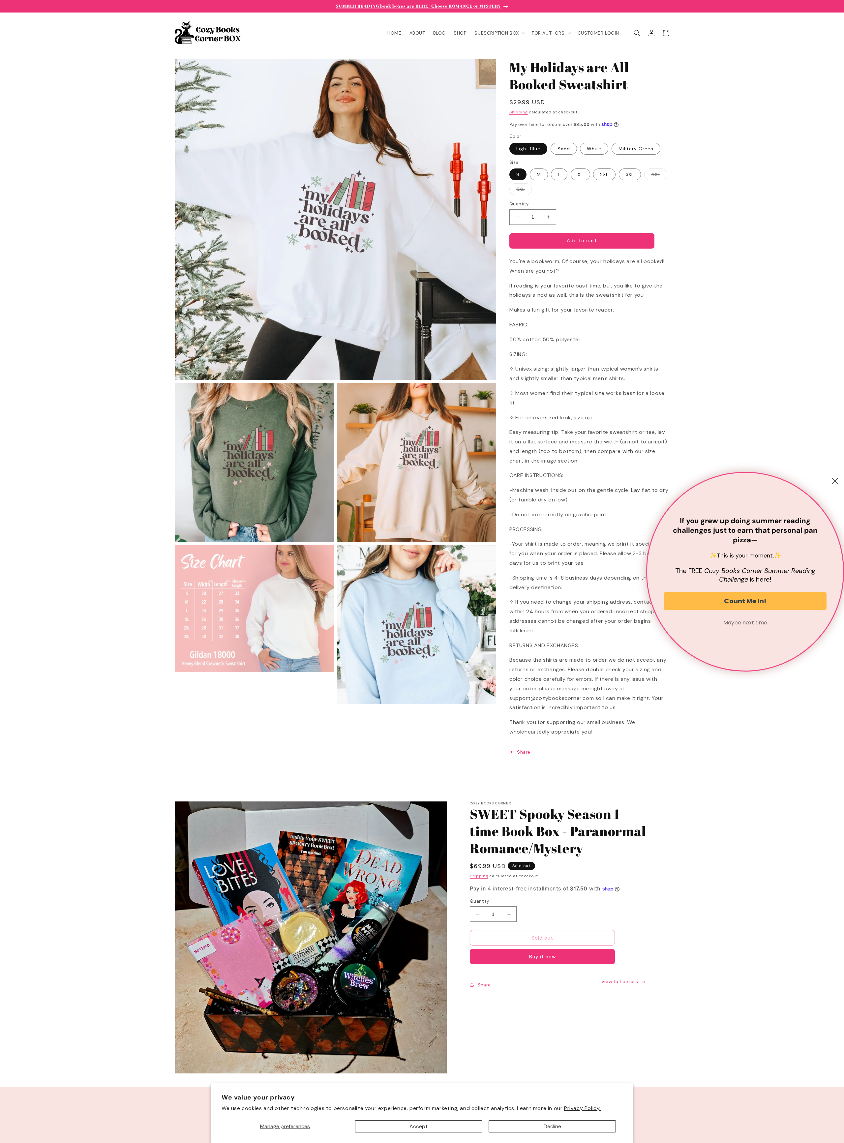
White (594, 149)
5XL (524, 190)
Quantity (518, 204)
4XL (659, 175)
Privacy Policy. (582, 1108)
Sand (564, 149)
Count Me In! (745, 601)
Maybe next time (745, 622)
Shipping (518, 112)
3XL (630, 174)
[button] (499, 33)
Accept (418, 1126)
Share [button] (523, 752)
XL (580, 174)
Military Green (635, 149)
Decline (552, 1126)
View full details (619, 981)
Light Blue (528, 149)
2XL (604, 174)
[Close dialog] (834, 481)
